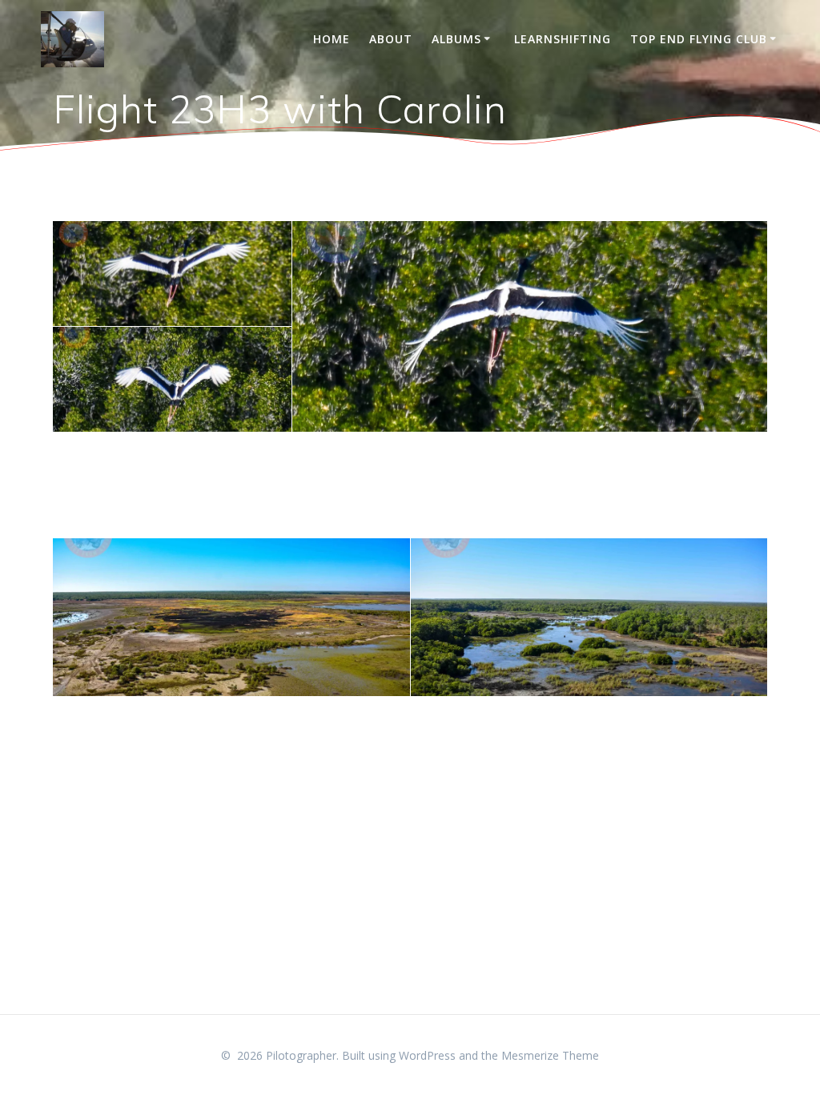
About (390, 38)
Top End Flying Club (698, 38)
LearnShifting (562, 38)
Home (331, 38)
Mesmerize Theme (550, 1055)
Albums (456, 38)
